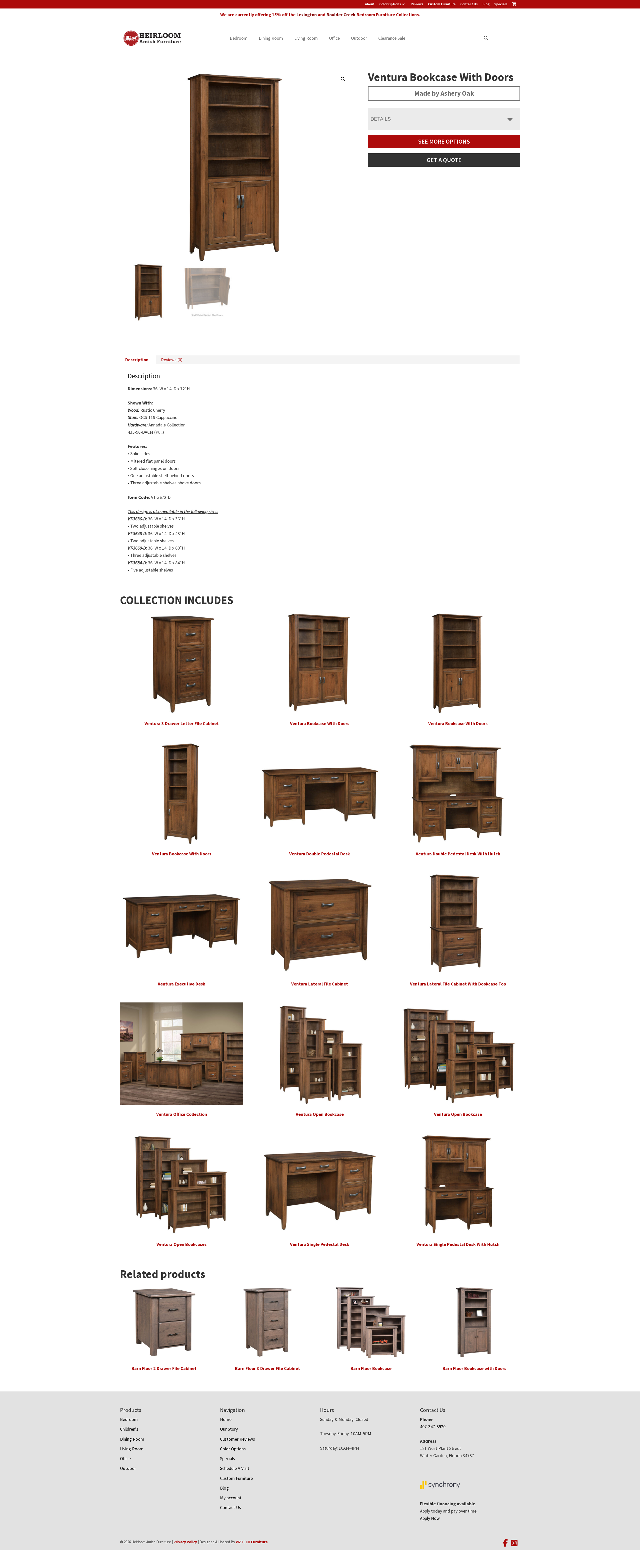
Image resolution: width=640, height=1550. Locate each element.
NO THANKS (369, 825)
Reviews (417, 4)
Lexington (306, 14)
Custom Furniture (442, 4)
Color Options (390, 4)
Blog (486, 4)
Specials (501, 4)
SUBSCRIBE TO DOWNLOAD (369, 806)
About (369, 4)
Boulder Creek (341, 14)
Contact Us (469, 4)
